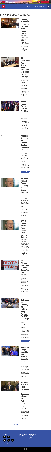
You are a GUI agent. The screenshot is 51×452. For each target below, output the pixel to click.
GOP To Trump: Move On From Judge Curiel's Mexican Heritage (24, 229)
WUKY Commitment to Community (23, 435)
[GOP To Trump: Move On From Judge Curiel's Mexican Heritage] (10, 225)
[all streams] (49, 6)
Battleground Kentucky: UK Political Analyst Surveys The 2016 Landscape (25, 309)
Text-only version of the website (33, 435)
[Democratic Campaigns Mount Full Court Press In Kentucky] (10, 351)
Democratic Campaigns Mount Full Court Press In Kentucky (25, 353)
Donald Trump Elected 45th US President (24, 106)
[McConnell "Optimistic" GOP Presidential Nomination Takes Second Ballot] (10, 386)
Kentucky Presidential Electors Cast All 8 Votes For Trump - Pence (25, 26)
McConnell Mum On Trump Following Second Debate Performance (25, 186)
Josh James (23, 79)
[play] (4, 6)
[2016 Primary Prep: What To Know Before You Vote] (10, 265)
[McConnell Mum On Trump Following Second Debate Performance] (10, 182)
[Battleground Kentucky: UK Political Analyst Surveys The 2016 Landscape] (10, 303)
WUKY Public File (22, 438)
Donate (46, 2)
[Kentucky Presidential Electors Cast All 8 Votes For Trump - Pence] (10, 23)
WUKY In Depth (23, 298)
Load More (15, 424)
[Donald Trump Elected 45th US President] (10, 105)
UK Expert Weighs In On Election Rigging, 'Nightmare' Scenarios (25, 143)
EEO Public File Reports (32, 438)
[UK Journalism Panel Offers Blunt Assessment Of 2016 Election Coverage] (10, 62)
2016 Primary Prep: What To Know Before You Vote (25, 266)
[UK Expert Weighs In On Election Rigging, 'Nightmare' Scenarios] (10, 140)
